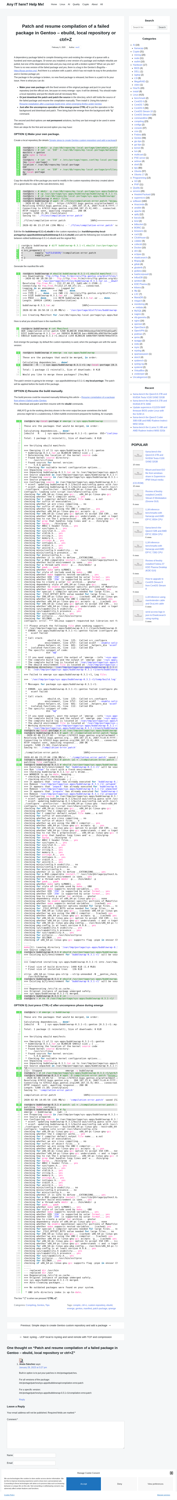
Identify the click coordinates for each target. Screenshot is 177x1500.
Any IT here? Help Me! (25, 4)
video (137, 85)
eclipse (137, 254)
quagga (138, 340)
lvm (136, 151)
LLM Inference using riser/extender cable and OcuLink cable (155, 600)
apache (138, 211)
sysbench (139, 360)
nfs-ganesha (140, 317)
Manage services (163, 1495)
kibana (137, 287)
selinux (137, 161)
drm (136, 251)
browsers (138, 231)
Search (162, 27)
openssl (138, 324)
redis (136, 344)
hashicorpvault (141, 274)
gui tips (137, 144)
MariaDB (138, 297)
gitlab (137, 264)
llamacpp (138, 48)
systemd (138, 367)
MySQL (137, 311)
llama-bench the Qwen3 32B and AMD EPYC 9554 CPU (156, 530)
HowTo (136, 88)
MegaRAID (139, 81)
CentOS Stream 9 (143, 115)
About (94, 4)
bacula (137, 218)
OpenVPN (139, 330)
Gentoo (40, 1305)
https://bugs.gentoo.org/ (25, 70)
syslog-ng (139, 364)
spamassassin (141, 354)
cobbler (138, 241)
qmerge (112, 1308)
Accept (83, 1484)
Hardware (138, 65)
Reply (22, 1399)
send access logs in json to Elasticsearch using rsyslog (155, 615)
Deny (119, 1484)
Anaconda (139, 204)
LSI (136, 78)
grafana (138, 271)
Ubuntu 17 (139, 174)
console (138, 128)
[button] (171, 1473)
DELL (137, 71)
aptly (136, 214)
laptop (137, 75)
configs (137, 124)
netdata (139, 307)
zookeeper (139, 374)
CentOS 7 (139, 105)
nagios (137, 314)
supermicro (139, 198)
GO (136, 181)
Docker (137, 247)
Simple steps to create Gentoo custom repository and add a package (82, 140)
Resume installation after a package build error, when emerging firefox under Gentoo (60, 104)
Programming (139, 178)
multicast (138, 154)
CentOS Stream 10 (143, 111)
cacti (136, 234)
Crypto (85, 4)
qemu (137, 337)
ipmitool (138, 281)
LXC (136, 294)
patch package (100, 1308)
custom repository (96, 1305)
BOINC (137, 227)
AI (69, 4)
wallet (137, 61)
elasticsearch (140, 257)
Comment (12, 1419)
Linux (62, 4)
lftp (135, 291)
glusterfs (138, 267)
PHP (136, 184)
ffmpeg (137, 261)
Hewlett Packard (142, 194)
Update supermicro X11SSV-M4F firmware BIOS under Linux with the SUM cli (149, 410)
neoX (77, 47)
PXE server (139, 158)
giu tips (137, 141)
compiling (31, 1305)
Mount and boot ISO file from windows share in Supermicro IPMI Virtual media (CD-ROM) (149, 476)
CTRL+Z (84, 1305)
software (137, 201)
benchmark (139, 98)
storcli (137, 357)
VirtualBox (139, 370)
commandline (141, 118)
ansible (137, 208)
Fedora (137, 134)
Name (10, 1455)
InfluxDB (138, 277)
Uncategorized (140, 377)
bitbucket (138, 224)
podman (138, 334)
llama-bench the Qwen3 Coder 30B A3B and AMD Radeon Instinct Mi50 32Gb (150, 420)
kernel (137, 148)
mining (137, 55)
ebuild (109, 1305)
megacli (138, 301)
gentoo (79, 1308)
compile (77, 1305)
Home (54, 4)
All (101, 4)
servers (136, 191)
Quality (76, 4)
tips (47, 1305)
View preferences (155, 1484)
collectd (138, 244)
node (136, 58)
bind (136, 221)
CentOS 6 (139, 101)
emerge (71, 1308)
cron (136, 131)
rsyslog (137, 350)
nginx (137, 321)
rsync (137, 347)
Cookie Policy (9, 1495)
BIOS (137, 68)
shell (136, 164)
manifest (88, 1308)
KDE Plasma (140, 284)
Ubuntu (137, 171)
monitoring (139, 304)
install (136, 91)
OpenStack (139, 327)
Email (10, 1463)
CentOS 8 (139, 108)
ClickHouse (140, 237)
